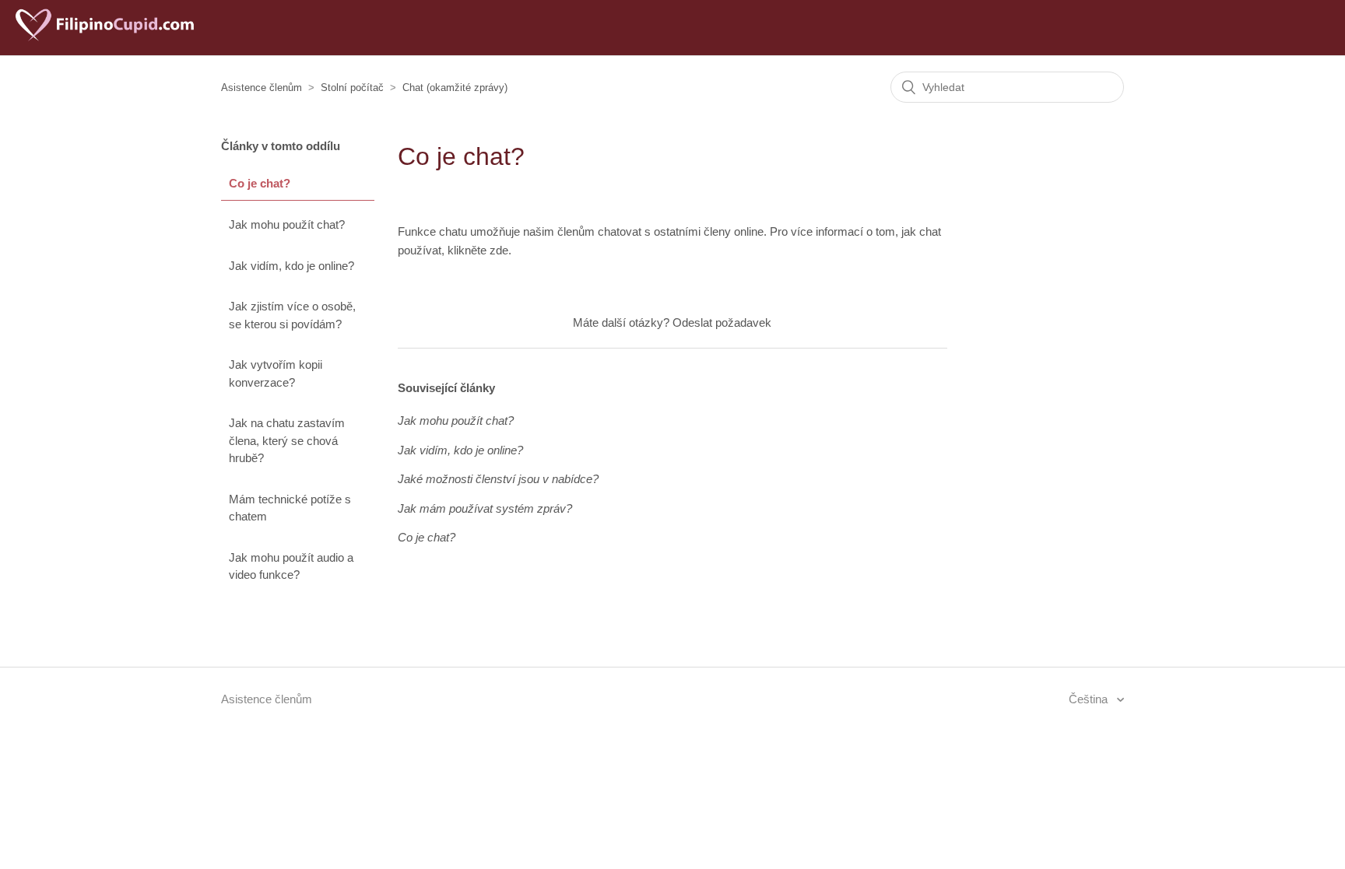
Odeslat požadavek (721, 322)
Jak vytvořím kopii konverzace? (275, 373)
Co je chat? (259, 183)
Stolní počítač (352, 87)
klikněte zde (478, 250)
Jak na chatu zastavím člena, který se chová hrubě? (287, 440)
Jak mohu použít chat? (287, 224)
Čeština (1090, 699)
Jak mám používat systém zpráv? (485, 508)
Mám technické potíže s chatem (290, 508)
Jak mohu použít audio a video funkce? (291, 566)
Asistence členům (261, 87)
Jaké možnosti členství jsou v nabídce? (498, 478)
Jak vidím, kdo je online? (291, 265)
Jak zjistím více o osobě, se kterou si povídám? (292, 315)
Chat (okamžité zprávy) (454, 87)
